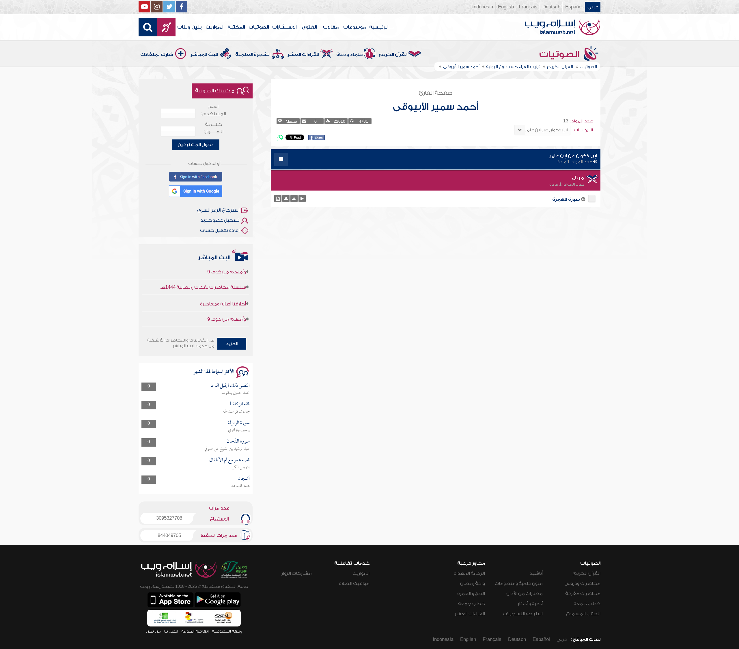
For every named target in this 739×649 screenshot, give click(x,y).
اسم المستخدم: (213, 110)
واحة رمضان (472, 583)
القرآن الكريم (393, 54)
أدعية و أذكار (530, 603)
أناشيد (536, 573)
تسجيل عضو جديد (220, 220)
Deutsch (551, 7)
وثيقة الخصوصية (227, 631)
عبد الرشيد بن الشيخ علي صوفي (227, 449)
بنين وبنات (189, 27)
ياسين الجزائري (239, 430)
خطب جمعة (587, 603)
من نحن (153, 631)
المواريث (214, 27)
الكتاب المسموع (583, 613)
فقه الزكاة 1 (239, 404)
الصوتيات (259, 27)
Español (574, 7)
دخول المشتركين (196, 144)
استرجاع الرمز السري (218, 210)
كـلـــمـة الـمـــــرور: (213, 128)
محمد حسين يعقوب (235, 393)
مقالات (331, 27)
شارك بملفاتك (156, 54)
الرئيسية (378, 27)
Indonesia (482, 7)
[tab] (435, 159)
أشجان (244, 478)
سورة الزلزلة (239, 423)
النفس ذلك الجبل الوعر (230, 385)
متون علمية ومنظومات (519, 583)
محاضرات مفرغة (582, 593)
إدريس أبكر (241, 467)
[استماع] (302, 198)
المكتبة (236, 27)
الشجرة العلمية (252, 54)
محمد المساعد (240, 486)
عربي (592, 7)
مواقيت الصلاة (354, 583)
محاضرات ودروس (582, 583)
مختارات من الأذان (524, 593)
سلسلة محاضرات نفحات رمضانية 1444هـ (203, 274)
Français (528, 7)
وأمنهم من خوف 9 (226, 306)
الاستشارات (284, 27)
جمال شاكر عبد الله (236, 411)
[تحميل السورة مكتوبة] (277, 198)
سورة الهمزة (566, 199)
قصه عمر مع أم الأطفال (229, 460)
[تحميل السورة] (294, 198)
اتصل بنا (171, 631)
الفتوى (309, 27)
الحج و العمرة (471, 593)
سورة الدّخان (238, 441)
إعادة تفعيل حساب (220, 230)
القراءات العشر (303, 54)
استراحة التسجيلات (523, 613)
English (506, 7)
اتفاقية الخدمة (195, 631)
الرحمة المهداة (469, 573)
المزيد (232, 343)
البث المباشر (204, 54)
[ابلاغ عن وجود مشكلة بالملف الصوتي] (286, 198)
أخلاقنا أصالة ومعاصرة (223, 291)
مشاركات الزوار (296, 573)
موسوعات (354, 27)
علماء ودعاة (349, 54)
